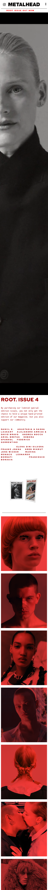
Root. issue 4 (20, 399)
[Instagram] (4, 4)
